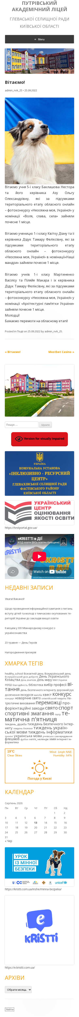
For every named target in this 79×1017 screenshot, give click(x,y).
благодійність (20, 685)
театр (58, 714)
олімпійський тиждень (54, 698)
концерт (9, 698)
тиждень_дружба (16, 724)
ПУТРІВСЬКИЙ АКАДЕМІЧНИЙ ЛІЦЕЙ (39, 6)
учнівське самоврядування (57, 736)
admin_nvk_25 (13, 90)
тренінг (9, 736)
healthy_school (14, 673)
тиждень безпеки (23, 728)
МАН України (60, 680)
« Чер (8, 841)
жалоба (38, 695)
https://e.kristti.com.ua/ (20, 967)
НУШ (8, 685)
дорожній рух (65, 690)
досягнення (12, 695)
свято (51, 708)
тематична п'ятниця (37, 716)
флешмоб (12, 739)
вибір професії (55, 684)
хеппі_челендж (39, 739)
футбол (24, 739)
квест (47, 694)
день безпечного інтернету (38, 690)
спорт (66, 707)
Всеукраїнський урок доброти (21, 676)
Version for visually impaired (43, 438)
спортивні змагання (29, 713)
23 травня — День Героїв (21, 642)
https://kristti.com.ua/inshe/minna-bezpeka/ (33, 889)
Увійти (9, 1009)
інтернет (62, 739)
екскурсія (26, 695)
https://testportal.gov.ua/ (21, 528)
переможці (49, 702)
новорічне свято (28, 698)
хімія (52, 739)
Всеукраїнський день (58, 673)
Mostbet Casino (61, 352)
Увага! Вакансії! (15, 599)
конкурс (62, 694)
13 (35, 822)
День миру (44, 680)
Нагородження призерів (20, 652)
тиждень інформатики (50, 732)
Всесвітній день (34, 673)
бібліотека (36, 685)
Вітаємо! (12, 352)
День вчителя (28, 680)
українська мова (28, 735)
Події (20, 331)
